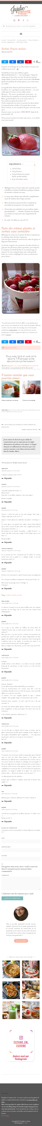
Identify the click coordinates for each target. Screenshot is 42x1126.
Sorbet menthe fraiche (30, 429)
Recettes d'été (28, 410)
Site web (4, 855)
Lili (3, 791)
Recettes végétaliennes (7, 411)
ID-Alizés (25, 1123)
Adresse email (6, 847)
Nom (3, 838)
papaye (4, 484)
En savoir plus (21, 941)
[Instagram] (14, 20)
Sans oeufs (19, 411)
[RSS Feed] (28, 20)
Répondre (8, 478)
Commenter (5, 875)
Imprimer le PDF (10, 348)
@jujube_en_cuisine (14, 365)
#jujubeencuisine (30, 365)
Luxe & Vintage (7, 548)
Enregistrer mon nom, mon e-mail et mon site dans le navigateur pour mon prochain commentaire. (20, 868)
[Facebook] (23, 20)
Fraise (10, 410)
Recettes (22, 410)
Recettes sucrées (36, 410)
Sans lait (15, 411)
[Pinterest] (19, 20)
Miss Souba (5, 601)
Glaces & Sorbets (16, 410)
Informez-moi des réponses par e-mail (18, 894)
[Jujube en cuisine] (21, 10)
